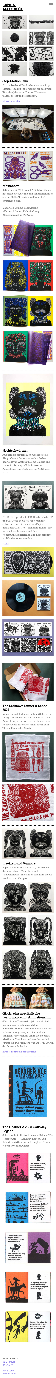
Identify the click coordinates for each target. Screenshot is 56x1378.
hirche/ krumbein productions (19, 1051)
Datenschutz (9, 1374)
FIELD (5, 543)
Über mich (8, 1362)
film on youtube (11, 101)
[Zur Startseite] (13, 10)
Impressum (8, 1371)
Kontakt (7, 1365)
